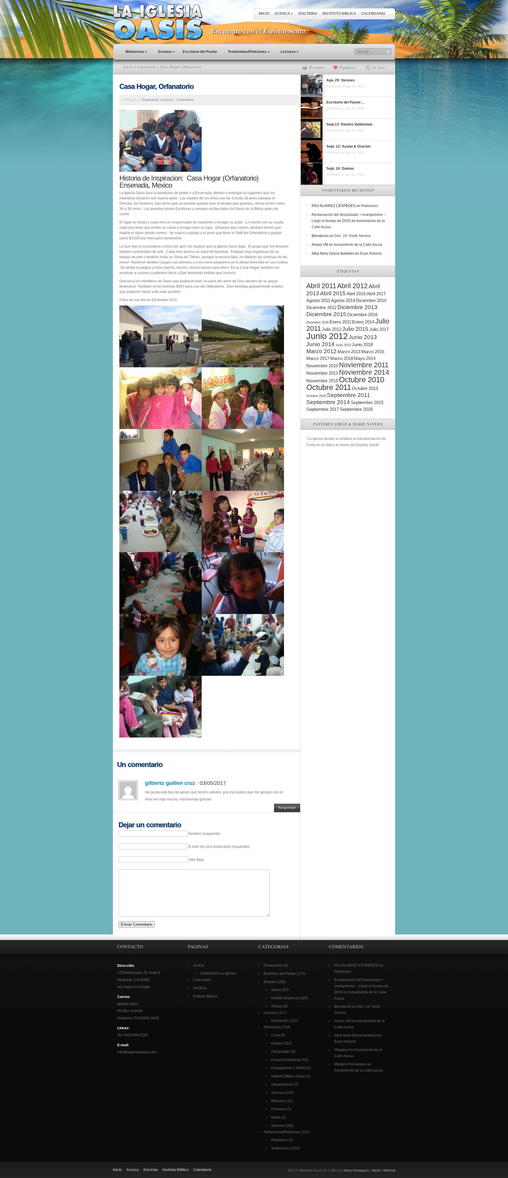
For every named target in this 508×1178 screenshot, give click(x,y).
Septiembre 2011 (348, 395)
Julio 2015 (355, 329)
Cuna (275, 1035)
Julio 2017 (379, 329)
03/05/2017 (213, 783)
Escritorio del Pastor (200, 52)
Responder (287, 808)
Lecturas (290, 52)
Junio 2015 (343, 345)
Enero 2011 (340, 321)
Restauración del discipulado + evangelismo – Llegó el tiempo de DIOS (361, 986)
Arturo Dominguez (356, 1170)
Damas (277, 1043)
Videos (276, 1006)
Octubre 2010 (361, 380)
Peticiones (369, 206)
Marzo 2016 (372, 351)
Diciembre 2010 (371, 300)
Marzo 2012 (321, 351)
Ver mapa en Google (133, 987)
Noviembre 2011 (364, 365)
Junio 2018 (362, 344)
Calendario (373, 13)
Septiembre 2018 (356, 409)
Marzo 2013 (348, 351)
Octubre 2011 (328, 387)
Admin (376, 1170)
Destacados (273, 965)
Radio (276, 1117)
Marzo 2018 (341, 358)
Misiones (278, 1101)
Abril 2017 (376, 293)
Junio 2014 (320, 344)
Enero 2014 (363, 321)
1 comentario (185, 99)
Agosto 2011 (318, 300)
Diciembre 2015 (326, 314)
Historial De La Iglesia (218, 973)
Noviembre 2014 (364, 372)
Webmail (389, 1170)
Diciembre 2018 (317, 322)
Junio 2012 (327, 336)
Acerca (284, 13)
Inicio (264, 13)
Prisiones (278, 1109)
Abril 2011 (321, 286)
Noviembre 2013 (322, 373)
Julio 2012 (331, 329)
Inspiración (146, 66)
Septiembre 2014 (328, 402)
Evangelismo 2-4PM (287, 1068)
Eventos (166, 52)
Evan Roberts (371, 253)
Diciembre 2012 (321, 307)
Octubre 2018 (316, 396)
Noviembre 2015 (322, 380)
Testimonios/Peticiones (249, 52)
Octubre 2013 (365, 388)
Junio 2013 (363, 337)
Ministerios (136, 52)
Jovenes (278, 1093)
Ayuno (276, 990)
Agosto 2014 (343, 300)
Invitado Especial (284, 998)
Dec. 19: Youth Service (353, 236)
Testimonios (280, 1148)
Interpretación (282, 1084)
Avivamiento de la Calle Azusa (358, 245)
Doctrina (307, 13)
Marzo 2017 (317, 358)
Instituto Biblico (339, 13)
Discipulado (280, 1051)
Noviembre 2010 (322, 365)
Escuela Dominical (286, 1060)
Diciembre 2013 (357, 307)
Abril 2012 (352, 286)
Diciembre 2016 (362, 314)
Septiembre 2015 (367, 402)
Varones (277, 1126)
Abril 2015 (333, 293)
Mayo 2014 (364, 358)
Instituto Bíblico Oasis (288, 1076)
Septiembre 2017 (322, 409)
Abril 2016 (356, 293)
